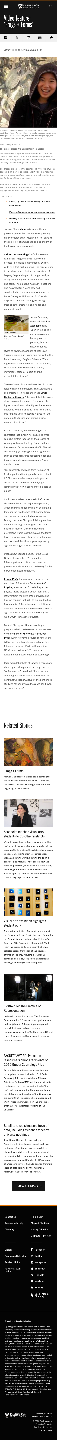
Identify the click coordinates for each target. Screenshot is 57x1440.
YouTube (39, 1281)
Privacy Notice (46, 1430)
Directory (9, 1229)
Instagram (40, 1262)
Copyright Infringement (43, 1427)
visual (26, 229)
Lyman (11, 579)
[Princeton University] (15, 1415)
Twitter (38, 1256)
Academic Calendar (15, 1256)
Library (8, 1249)
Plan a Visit (37, 1216)
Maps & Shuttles (40, 1223)
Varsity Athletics (39, 1229)
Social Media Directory (42, 1295)
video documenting (17, 254)
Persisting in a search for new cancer (32, 212)
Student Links (12, 1262)
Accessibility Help (14, 1223)
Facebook (40, 1249)
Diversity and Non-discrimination (18, 1321)
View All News (28, 1186)
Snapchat (40, 1268)
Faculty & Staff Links (13, 1270)
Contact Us (10, 1216)
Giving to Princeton (41, 1235)
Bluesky (39, 1287)
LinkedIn (39, 1274)
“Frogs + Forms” (17, 336)
